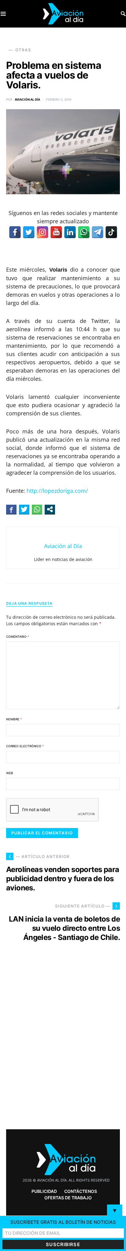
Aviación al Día (27, 99)
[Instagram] (42, 232)
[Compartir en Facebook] (11, 509)
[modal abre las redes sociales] (50, 509)
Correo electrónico (25, 746)
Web (9, 773)
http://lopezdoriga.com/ (57, 490)
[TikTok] (111, 232)
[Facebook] (15, 232)
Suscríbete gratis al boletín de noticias (63, 1222)
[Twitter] (29, 232)
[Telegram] (97, 232)
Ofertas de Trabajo (68, 1197)
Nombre (14, 719)
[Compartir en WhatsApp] (37, 509)
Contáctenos (80, 1191)
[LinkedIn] (70, 232)
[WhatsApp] (84, 232)
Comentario (17, 636)
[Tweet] (24, 509)
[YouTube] (56, 232)
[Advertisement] (63, 1047)
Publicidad (44, 1191)
